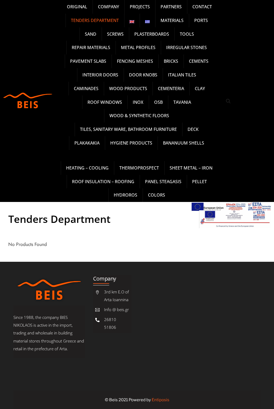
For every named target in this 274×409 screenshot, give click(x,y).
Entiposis (160, 399)
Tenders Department (59, 219)
